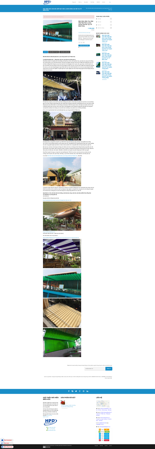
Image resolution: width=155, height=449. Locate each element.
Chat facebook (8, 440)
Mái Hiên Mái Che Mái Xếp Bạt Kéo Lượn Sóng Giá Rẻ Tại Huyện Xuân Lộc (107, 38)
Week (102, 433)
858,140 (106, 440)
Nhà (87, 8)
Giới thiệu (92, 2)
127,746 (106, 433)
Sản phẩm (86, 2)
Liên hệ (103, 2)
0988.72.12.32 (45, 416)
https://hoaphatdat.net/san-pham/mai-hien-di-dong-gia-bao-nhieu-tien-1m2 (57, 200)
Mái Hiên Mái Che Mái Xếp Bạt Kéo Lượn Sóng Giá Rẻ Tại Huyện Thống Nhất (107, 74)
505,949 (106, 438)
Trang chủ (74, 2)
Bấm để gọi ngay (8, 446)
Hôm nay (102, 431)
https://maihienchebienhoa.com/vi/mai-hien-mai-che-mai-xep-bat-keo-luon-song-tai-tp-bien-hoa (61, 237)
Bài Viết (98, 2)
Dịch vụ (80, 2)
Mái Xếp (99, 18)
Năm (102, 438)
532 (106, 429)
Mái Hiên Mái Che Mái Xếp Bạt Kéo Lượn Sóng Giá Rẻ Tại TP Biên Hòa (62, 155)
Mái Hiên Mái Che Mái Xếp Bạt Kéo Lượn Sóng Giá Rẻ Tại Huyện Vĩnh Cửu (107, 47)
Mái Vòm (99, 24)
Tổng (102, 440)
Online (102, 429)
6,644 (107, 431)
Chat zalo (6, 443)
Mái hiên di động (101, 27)
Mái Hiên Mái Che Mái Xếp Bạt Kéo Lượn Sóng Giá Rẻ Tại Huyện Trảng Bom (107, 65)
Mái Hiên (99, 21)
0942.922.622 (49, 415)
